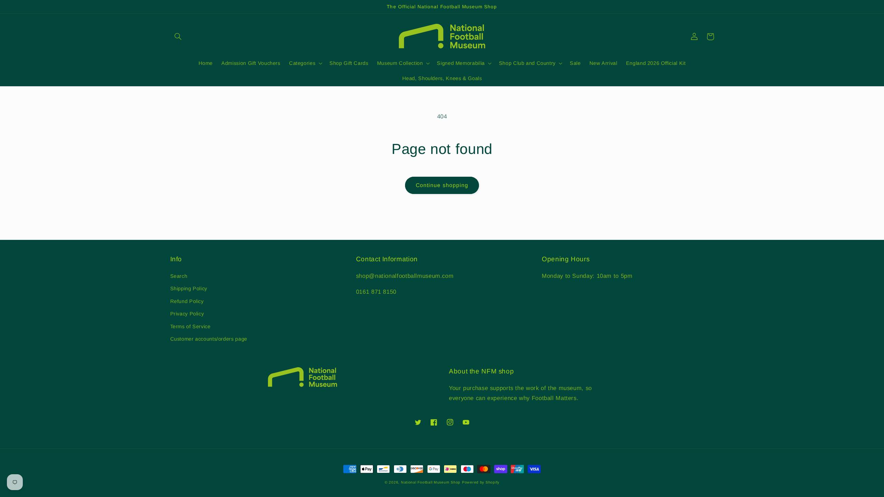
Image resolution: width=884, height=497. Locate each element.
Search (179, 276)
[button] (178, 37)
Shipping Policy (188, 288)
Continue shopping (442, 185)
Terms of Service (190, 326)
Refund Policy (187, 301)
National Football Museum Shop (430, 482)
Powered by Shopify (480, 482)
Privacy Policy (187, 313)
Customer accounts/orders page (208, 339)
